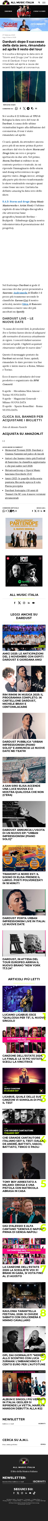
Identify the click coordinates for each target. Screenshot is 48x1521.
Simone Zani (9, 105)
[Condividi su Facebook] (20, 108)
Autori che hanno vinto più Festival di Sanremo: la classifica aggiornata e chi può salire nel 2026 (25, 462)
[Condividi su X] (24, 108)
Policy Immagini (29, 1500)
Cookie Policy (17, 1500)
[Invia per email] (36, 108)
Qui (32, 220)
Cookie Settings (41, 1500)
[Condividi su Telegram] (28, 108)
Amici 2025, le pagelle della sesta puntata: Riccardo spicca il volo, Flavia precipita (23, 482)
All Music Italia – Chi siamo (15, 1499)
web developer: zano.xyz (24, 1504)
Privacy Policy (7, 1500)
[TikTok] (34, 1493)
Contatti (27, 1499)
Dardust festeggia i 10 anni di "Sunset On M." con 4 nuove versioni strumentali (25, 494)
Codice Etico (36, 1499)
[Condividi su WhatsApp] (16, 108)
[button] (32, 108)
